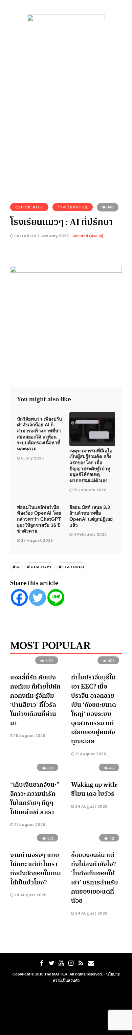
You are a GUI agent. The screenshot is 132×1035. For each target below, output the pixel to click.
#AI (16, 566)
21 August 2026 (90, 754)
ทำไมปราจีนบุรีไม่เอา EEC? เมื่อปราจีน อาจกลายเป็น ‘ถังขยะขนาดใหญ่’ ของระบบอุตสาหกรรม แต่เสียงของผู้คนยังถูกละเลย (93, 709)
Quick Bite (29, 207)
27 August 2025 (37, 540)
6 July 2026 (32, 458)
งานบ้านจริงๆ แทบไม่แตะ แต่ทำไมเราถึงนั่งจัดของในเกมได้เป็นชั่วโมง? (35, 869)
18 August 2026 (29, 735)
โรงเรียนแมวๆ (73, 207)
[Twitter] (37, 597)
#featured (71, 566)
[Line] (55, 597)
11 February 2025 (90, 534)
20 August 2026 (29, 895)
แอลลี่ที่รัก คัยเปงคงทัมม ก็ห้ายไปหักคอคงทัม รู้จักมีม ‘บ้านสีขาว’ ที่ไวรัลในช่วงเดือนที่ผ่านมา (35, 700)
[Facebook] (19, 597)
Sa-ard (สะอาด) (88, 236)
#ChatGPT (39, 566)
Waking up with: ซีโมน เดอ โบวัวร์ (94, 789)
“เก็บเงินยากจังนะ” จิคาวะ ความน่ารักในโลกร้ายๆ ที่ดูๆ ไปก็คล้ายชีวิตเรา (34, 798)
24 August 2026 (90, 806)
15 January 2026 (89, 490)
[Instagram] (71, 963)
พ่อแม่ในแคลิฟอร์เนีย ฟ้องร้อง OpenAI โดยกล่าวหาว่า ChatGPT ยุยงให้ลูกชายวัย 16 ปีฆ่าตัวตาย (39, 519)
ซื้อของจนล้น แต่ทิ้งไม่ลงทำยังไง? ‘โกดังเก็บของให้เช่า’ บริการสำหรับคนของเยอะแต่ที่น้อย (94, 878)
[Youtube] (61, 963)
